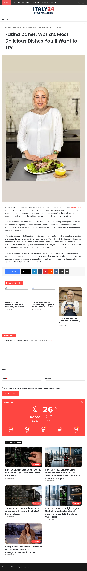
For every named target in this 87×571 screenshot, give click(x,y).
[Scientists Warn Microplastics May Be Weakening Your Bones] (16, 293)
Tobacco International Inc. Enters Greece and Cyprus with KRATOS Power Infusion (22, 511)
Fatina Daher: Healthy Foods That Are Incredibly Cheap (69, 320)
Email (4, 379)
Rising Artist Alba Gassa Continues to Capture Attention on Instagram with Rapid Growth (23, 549)
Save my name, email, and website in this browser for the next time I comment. (32, 388)
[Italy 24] (43, 10)
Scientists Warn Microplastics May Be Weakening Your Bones (14, 304)
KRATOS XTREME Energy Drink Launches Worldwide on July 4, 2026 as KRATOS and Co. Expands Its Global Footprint (62, 474)
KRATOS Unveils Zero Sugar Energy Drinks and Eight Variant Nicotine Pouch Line (23, 472)
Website (48, 379)
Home (9, 28)
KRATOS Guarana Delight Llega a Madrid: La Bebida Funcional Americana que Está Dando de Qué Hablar (62, 512)
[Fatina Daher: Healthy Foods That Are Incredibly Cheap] (70, 301)
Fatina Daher (76, 207)
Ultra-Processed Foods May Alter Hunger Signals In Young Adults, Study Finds (43, 304)
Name (4, 369)
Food (14, 28)
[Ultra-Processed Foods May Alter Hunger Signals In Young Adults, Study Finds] (43, 293)
